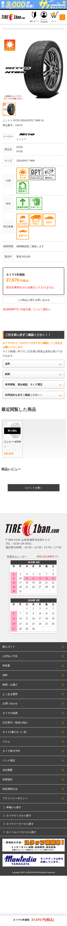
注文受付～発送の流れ (15, 722)
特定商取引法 (10, 789)
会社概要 (8, 769)
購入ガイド (9, 646)
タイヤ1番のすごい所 (14, 732)
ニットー (21, 139)
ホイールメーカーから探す (21, 832)
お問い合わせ (10, 703)
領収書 (6, 665)
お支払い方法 (10, 656)
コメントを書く (33, 487)
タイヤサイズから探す (18, 815)
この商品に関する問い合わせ (33, 300)
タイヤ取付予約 (11, 750)
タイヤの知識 (10, 713)
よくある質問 (10, 694)
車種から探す (13, 807)
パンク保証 (9, 760)
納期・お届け (10, 684)
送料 (5, 675)
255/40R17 (23, 160)
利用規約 (8, 779)
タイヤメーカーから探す (20, 823)
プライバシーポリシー (15, 798)
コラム (6, 741)
